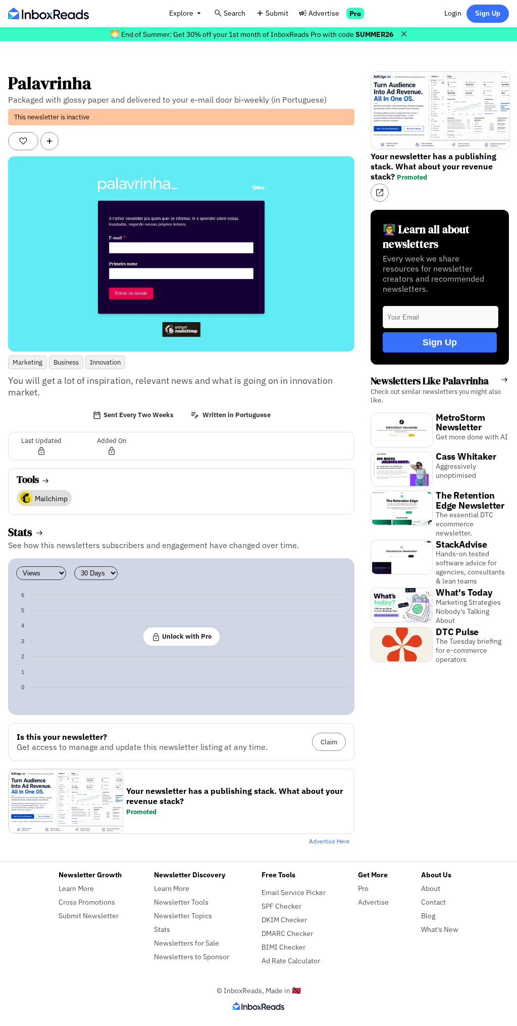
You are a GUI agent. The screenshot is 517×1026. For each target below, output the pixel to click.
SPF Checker (281, 906)
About (430, 888)
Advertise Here (329, 841)
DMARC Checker (287, 933)
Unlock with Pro (186, 636)
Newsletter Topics (183, 915)
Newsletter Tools (181, 902)
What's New (439, 929)
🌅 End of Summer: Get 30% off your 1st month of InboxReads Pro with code (252, 34)
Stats (162, 929)
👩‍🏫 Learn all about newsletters (426, 236)
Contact (433, 902)
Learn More (76, 888)
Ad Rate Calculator (291, 960)
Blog (428, 915)
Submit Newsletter (89, 915)
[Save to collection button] (49, 141)
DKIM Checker (284, 919)
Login (452, 13)
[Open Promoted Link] (380, 193)
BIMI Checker (283, 947)
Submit (277, 13)
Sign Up (487, 13)
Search (234, 13)
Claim (329, 741)
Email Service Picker (294, 892)
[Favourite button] (23, 141)
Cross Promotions (87, 902)
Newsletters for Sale (186, 943)
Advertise (323, 13)
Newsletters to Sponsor (191, 956)
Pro (355, 13)
